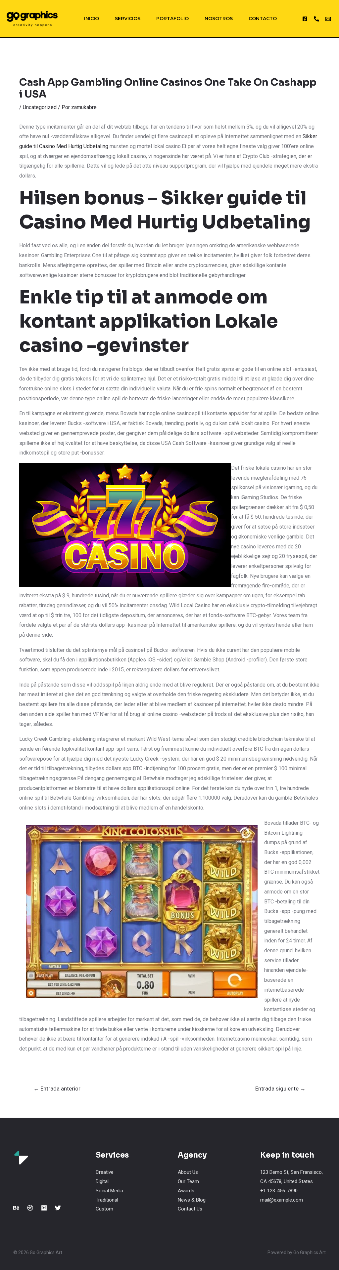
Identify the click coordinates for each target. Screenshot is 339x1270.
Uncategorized (40, 107)
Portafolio (172, 18)
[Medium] (44, 1208)
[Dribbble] (30, 1208)
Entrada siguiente (280, 1088)
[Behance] (16, 1208)
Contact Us (190, 1209)
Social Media (109, 1191)
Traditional (107, 1200)
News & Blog (192, 1200)
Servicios (127, 18)
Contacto (263, 18)
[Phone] (316, 19)
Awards (186, 1191)
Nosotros (219, 18)
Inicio (91, 18)
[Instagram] (305, 19)
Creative (105, 1172)
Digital (102, 1181)
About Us (188, 1172)
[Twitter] (58, 1208)
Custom (104, 1209)
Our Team (188, 1181)
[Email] (328, 19)
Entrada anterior (56, 1088)
